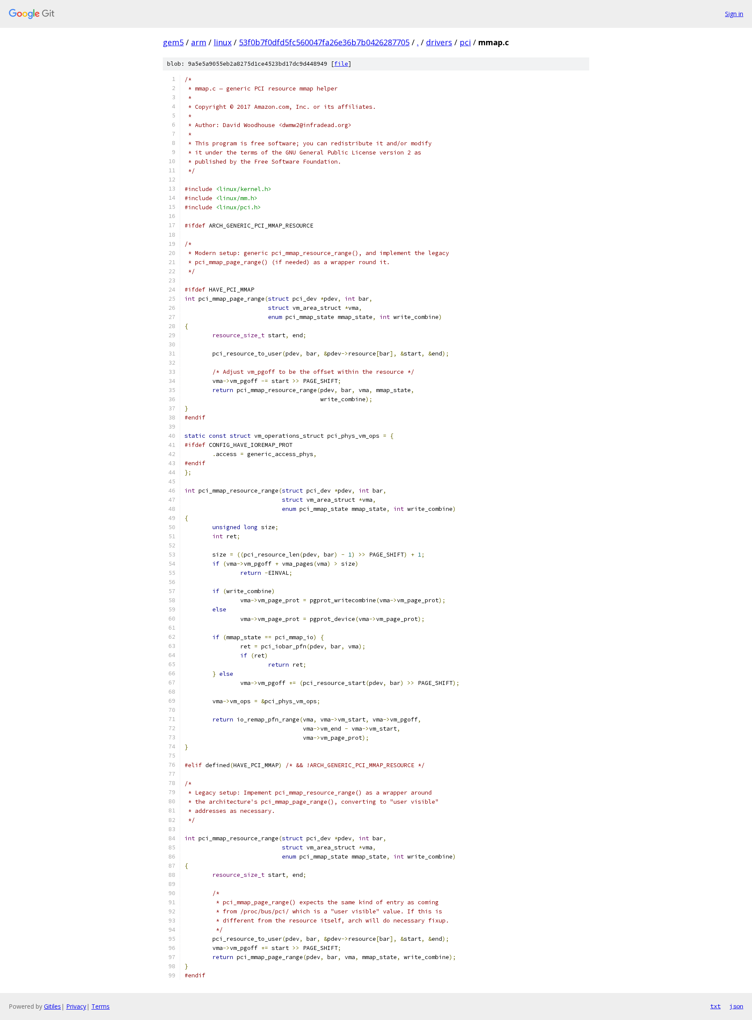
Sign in (734, 14)
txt (715, 1006)
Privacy (76, 1006)
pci (465, 42)
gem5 (173, 42)
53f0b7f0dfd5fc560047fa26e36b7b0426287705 (324, 42)
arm (198, 42)
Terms (100, 1006)
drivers (439, 42)
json (736, 1006)
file (341, 63)
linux (223, 42)
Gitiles (52, 1006)
